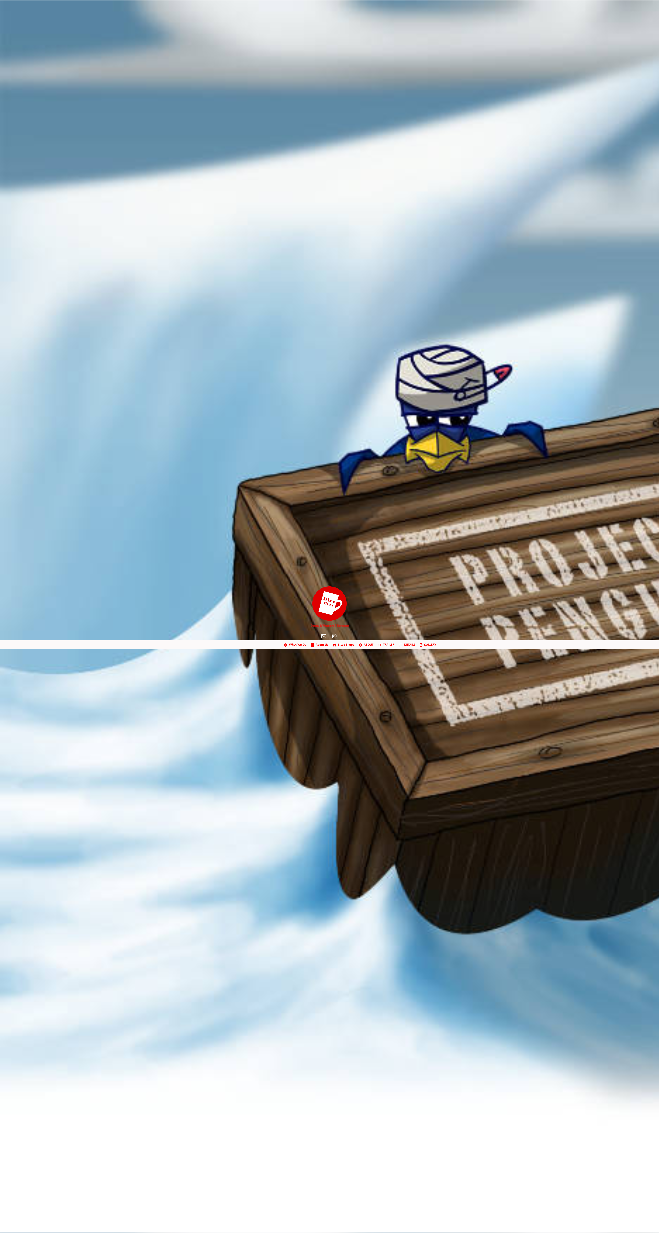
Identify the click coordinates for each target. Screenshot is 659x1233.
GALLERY (429, 645)
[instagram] (335, 636)
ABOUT (368, 645)
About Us (321, 645)
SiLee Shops (345, 645)
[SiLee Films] (329, 619)
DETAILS (409, 645)
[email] (324, 636)
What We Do (297, 645)
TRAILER (388, 645)
